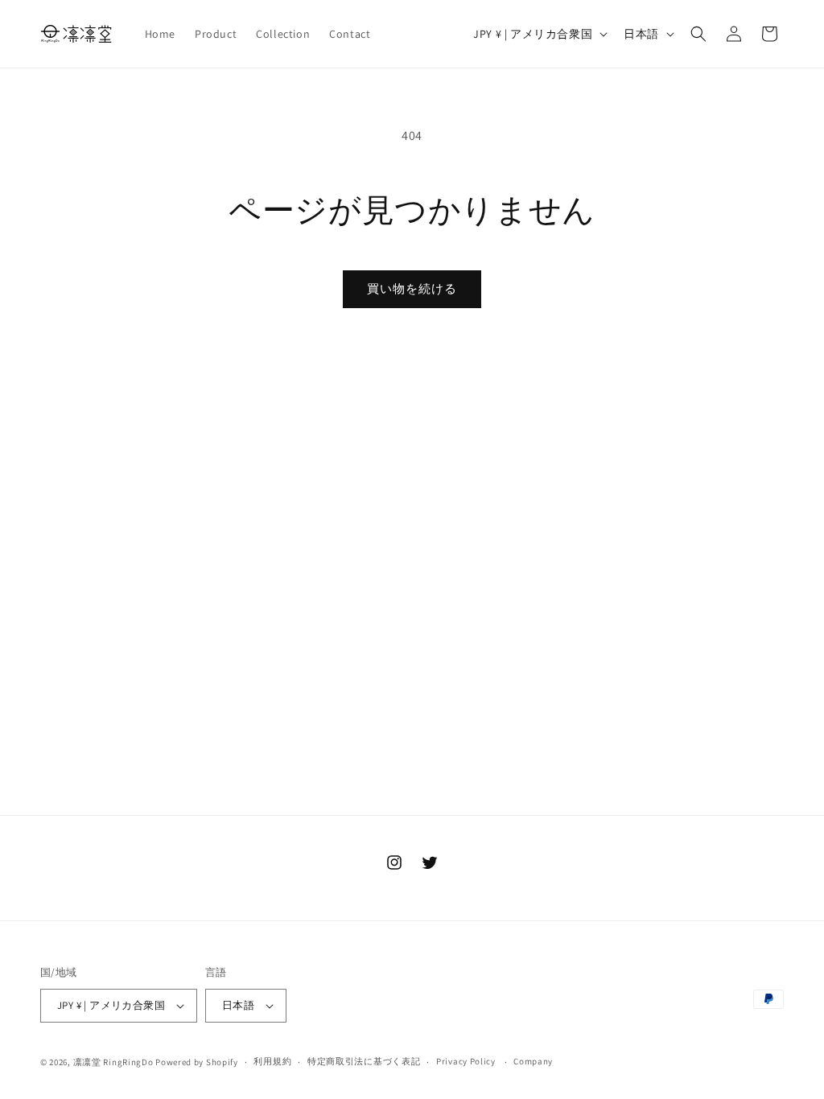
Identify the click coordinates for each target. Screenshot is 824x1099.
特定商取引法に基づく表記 (363, 1061)
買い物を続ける (412, 288)
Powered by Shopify (196, 1062)
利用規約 (272, 1061)
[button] (698, 33)
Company (533, 1061)
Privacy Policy (466, 1061)
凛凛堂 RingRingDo (113, 1062)
